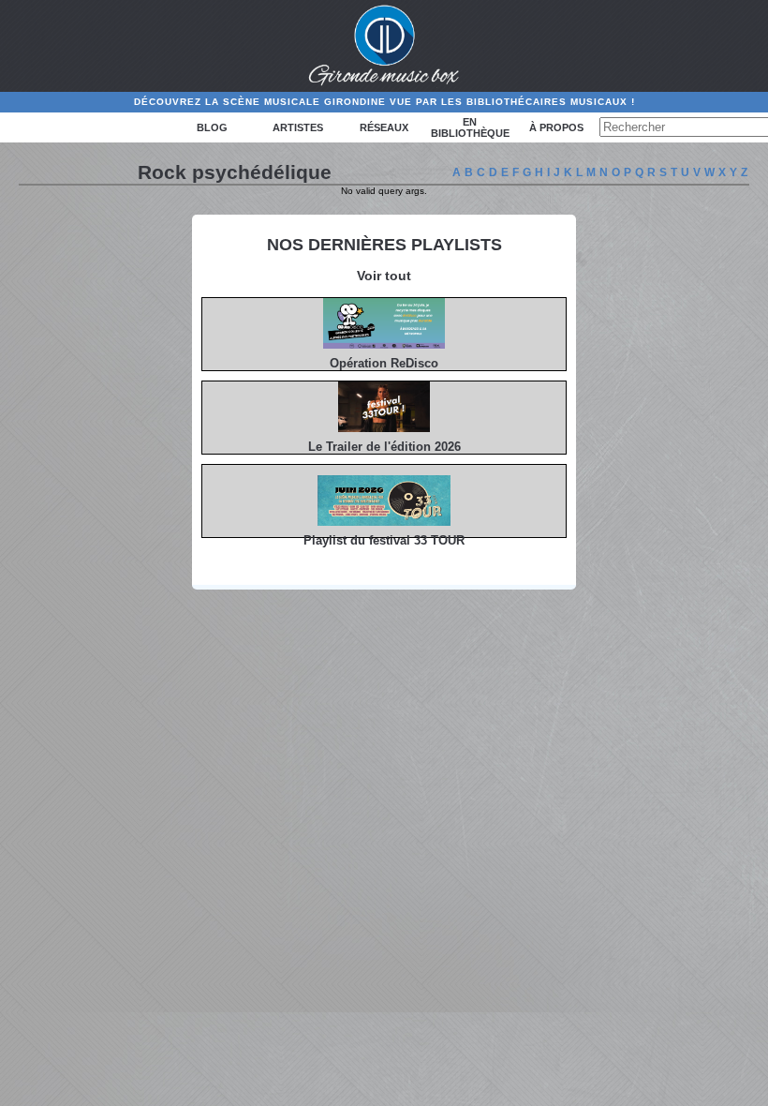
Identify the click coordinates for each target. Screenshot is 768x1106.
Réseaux (384, 127)
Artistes (298, 127)
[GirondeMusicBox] (384, 46)
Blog (212, 127)
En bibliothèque (470, 127)
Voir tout (384, 275)
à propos (556, 127)
